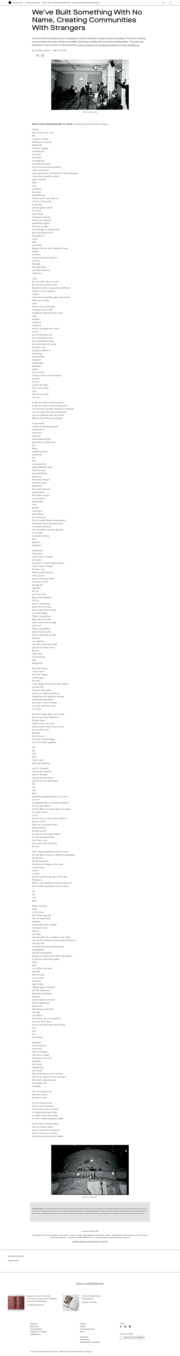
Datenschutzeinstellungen (90, 1342)
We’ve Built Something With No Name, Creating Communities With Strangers (71, 3)
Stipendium (34, 1326)
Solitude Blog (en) (33, 3)
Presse (82, 1326)
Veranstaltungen (36, 1329)
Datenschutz (85, 1339)
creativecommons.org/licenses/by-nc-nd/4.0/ (90, 1241)
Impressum (84, 1337)
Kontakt (83, 1324)
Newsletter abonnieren (134, 1338)
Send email (37, 55)
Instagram (125, 1327)
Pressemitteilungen (87, 1329)
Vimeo (130, 1327)
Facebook (121, 1327)
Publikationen (18, 3)
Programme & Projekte (38, 1332)
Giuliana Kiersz (13, 1261)
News (82, 1332)
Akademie (34, 1324)
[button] (169, 2)
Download (42, 55)
